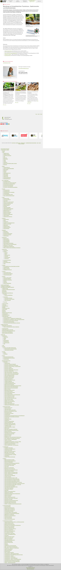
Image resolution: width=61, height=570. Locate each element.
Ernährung (4, 304)
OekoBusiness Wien (6, 62)
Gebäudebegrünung (7, 173)
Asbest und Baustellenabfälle (8, 168)
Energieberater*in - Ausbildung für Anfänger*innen (12, 318)
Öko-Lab (6, 543)
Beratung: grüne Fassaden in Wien (11, 411)
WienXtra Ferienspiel (8, 494)
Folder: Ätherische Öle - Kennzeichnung (12, 373)
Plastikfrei (5, 162)
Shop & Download (18, 1)
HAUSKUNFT (7, 420)
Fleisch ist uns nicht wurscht (8, 201)
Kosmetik (4, 230)
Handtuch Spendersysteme (9, 536)
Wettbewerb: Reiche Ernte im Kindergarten (12, 493)
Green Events (4, 309)
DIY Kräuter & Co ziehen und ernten (9, 182)
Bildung (4, 458)
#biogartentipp (6, 219)
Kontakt (22, 143)
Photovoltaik (5, 175)
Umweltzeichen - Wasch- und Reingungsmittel (13, 559)
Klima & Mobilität (6, 240)
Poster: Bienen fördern (9, 391)
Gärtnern (4, 218)
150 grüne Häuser (8, 408)
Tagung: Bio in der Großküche (10, 475)
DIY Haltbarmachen (6, 181)
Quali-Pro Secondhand (9, 549)
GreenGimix (5, 296)
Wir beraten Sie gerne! (5, 148)
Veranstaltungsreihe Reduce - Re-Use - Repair (13, 441)
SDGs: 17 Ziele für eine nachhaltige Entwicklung (11, 247)
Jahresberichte (6, 341)
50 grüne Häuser (8, 506)
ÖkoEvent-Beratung (8, 431)
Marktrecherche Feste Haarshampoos (11, 386)
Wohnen (3, 276)
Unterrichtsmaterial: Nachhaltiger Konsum (12, 481)
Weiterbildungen (5, 316)
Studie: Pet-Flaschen (8, 516)
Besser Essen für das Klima (9, 526)
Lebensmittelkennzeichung (8, 208)
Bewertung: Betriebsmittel (9, 527)
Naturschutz (4, 249)
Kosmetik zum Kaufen (7, 234)
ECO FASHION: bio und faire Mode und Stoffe (11, 266)
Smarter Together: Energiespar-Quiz (11, 473)
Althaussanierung (6, 167)
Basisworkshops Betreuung (9, 524)
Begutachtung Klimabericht (9, 507)
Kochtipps (5, 206)
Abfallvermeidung (6, 154)
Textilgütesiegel (6, 267)
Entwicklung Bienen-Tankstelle (10, 464)
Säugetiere (5, 261)
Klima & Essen (6, 238)
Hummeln (6, 256)
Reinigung (4, 311)
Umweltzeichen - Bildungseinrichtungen (12, 553)
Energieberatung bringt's (9, 413)
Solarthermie (5, 176)
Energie (3, 188)
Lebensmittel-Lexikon (7, 209)
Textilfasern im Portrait (7, 269)
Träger (4, 339)
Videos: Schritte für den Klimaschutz (9, 244)
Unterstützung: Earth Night (9, 433)
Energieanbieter (6, 193)
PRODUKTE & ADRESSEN (5, 286)
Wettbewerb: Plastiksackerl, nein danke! (12, 404)
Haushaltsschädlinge (7, 278)
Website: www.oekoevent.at (10, 401)
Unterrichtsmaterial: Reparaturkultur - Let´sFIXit (13, 482)
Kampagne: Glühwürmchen (9, 376)
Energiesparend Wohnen (9, 511)
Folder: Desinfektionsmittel (9, 375)
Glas (4, 156)
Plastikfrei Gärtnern (7, 227)
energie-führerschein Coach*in (10, 451)
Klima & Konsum (6, 239)
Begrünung (4, 290)
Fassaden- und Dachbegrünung (8, 222)
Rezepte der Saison (6, 213)
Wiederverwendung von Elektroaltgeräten (12, 561)
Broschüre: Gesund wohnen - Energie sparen (12, 366)
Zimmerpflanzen (6, 228)
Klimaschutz (4, 237)
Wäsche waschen (6, 268)
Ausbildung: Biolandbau (9, 447)
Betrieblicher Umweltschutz (32, 1)
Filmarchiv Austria (8, 54)
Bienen (6, 253)
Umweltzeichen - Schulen (9, 555)
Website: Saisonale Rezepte (9, 403)
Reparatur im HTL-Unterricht (10, 468)
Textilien (3, 265)
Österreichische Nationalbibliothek (11, 53)
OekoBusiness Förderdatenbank (10, 545)
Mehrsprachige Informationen (7, 333)
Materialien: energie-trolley (9, 452)
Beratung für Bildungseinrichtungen (8, 330)
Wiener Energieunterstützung (10, 443)
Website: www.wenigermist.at (10, 491)
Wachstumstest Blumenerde (10, 519)
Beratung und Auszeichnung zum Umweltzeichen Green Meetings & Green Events (20, 92)
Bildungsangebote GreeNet (9, 459)
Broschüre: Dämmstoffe (9, 368)
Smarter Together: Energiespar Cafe (11, 472)
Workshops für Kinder (8, 499)
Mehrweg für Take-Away (9, 537)
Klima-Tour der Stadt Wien (9, 467)
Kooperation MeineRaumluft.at (10, 424)
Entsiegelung (5, 221)
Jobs (4, 343)
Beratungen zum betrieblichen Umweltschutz (13, 525)
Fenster (4, 171)
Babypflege (5, 231)
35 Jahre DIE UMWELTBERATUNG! (9, 347)
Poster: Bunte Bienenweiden (10, 392)
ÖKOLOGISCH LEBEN (5, 149)
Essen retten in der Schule (9, 465)
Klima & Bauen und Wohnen (8, 243)
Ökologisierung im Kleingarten (10, 432)
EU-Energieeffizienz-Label (8, 194)
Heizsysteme (5, 174)
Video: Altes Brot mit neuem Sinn (10, 398)
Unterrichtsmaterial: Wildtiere (10, 485)
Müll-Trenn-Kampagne (8, 538)
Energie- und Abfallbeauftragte (10, 534)
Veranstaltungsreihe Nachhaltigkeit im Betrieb (11, 322)
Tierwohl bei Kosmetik (7, 274)
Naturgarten (5, 225)
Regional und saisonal (7, 212)
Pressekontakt (6, 359)
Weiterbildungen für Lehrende (7, 329)
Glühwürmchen (7, 255)
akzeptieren (30, 566)
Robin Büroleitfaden (8, 550)
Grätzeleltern (7, 455)
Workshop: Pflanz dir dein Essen (10, 502)
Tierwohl (3, 271)
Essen (3, 197)
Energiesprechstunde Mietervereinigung (12, 416)
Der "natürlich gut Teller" (9, 532)
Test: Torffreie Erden (8, 517)
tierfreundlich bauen (7, 262)
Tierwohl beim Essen (7, 272)
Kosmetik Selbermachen (7, 233)
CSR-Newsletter (5, 303)
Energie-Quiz (7, 417)
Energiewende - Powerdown (10, 533)
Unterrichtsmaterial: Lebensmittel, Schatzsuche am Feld (14, 483)
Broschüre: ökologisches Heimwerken (11, 365)
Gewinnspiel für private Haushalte (11, 348)
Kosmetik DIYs (6, 232)
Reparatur (5, 164)
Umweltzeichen (7, 4)
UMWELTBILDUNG (4, 324)
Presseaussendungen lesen (8, 356)
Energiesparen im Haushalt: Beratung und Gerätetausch (14, 415)
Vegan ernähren (6, 215)
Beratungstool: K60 (8, 412)
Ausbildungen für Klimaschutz (8, 246)
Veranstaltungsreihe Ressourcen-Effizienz (12, 560)
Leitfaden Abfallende (8, 381)
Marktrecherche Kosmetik (9, 384)
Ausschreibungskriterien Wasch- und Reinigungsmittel (14, 521)
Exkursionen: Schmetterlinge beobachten (12, 463)
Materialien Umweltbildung (7, 325)
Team (3, 345)
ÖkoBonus (6, 544)
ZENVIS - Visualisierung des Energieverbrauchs (13, 503)
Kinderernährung (6, 205)
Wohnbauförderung (6, 178)
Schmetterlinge (7, 257)
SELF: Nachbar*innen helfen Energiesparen (12, 438)
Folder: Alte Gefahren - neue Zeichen (11, 372)
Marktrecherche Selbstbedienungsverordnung (13, 385)
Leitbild (4, 338)
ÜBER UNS (3, 334)
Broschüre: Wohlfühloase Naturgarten (11, 369)
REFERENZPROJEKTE (6, 360)
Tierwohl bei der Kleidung (8, 273)
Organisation (4, 335)
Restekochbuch (7, 551)
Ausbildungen (5, 446)
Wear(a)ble (6, 490)
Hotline (4, 352)
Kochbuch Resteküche (9, 378)
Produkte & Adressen (25, 1)
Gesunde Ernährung (7, 204)
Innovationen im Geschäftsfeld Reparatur (12, 513)
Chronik (3, 346)
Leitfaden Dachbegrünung (9, 382)
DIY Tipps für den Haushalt (8, 186)
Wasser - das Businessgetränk (10, 562)
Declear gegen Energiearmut (10, 508)
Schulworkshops (5, 328)
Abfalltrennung (6, 153)
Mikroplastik (5, 158)
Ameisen (6, 252)
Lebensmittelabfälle (6, 207)
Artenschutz (5, 250)
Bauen (3, 166)
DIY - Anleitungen (5, 180)
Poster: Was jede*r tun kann (9, 395)
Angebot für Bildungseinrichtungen (8, 289)
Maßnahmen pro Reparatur (9, 514)
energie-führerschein (8, 450)
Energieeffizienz (5, 305)
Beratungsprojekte (6, 406)
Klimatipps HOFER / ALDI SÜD (10, 423)
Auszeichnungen (6, 342)
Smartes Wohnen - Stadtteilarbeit (11, 439)
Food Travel (7, 466)
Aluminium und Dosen (7, 155)
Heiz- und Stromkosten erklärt (8, 195)
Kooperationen (6, 340)
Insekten (5, 251)
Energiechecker (7, 414)
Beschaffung (4, 291)
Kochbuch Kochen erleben (9, 377)
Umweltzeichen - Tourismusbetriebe (11, 558)
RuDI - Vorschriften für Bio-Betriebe (11, 546)
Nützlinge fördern (6, 226)
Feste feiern (5, 200)
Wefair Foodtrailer (8, 495)
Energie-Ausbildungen (7, 317)
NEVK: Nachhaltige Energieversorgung (11, 430)
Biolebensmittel (6, 198)
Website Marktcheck (8, 402)
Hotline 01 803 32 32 (8, 407)
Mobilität (3, 307)
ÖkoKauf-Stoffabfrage (8, 295)
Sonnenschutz (6, 235)
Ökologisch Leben (10, 1)
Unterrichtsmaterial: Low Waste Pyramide (12, 480)
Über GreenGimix (8, 300)
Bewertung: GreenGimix (9, 529)
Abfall (3, 152)
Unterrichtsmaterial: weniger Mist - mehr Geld (13, 484)
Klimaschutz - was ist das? (8, 245)
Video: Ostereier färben (9, 399)
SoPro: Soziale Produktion (9, 552)
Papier (4, 160)
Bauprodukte (5, 169)
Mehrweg (5, 157)
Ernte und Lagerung (7, 199)
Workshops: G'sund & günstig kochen (11, 500)
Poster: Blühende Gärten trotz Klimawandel (12, 394)
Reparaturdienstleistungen (7, 312)
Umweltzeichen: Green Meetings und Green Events (14, 554)
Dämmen (5, 170)
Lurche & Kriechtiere (7, 260)
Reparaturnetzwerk (8, 434)
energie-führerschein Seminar (8, 321)
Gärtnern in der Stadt (7, 223)
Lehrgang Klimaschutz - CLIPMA (10, 454)
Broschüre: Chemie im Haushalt (10, 364)
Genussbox (7, 535)
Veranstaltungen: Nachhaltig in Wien (11, 486)
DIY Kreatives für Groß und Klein (9, 183)
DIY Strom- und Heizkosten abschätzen (10, 187)
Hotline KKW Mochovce (9, 422)
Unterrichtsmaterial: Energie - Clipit (11, 477)
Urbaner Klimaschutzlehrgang (10, 456)
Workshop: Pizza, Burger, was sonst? (11, 498)
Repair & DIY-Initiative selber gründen (10, 163)
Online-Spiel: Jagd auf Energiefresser (11, 469)
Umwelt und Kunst (8, 476)
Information (5, 361)
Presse (19, 143)
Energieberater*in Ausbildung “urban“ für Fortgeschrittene (13, 319)
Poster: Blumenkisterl (8, 393)
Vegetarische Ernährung (7, 216)
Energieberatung (6, 191)
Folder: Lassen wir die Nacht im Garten (11, 374)
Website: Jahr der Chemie (9, 400)
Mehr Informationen (30, 568)
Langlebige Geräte (8, 425)
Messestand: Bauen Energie (10, 390)
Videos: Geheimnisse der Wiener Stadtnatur (11, 326)
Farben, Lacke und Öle (7, 277)
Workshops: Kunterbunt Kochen (10, 501)
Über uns (39, 1)
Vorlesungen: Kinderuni (9, 489)
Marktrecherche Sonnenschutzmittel (11, 387)
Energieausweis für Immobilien (8, 192)
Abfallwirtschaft (5, 288)
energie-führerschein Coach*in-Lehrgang (10, 320)
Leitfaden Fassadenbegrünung (10, 383)
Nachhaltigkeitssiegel (8, 541)
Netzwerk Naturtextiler (9, 542)
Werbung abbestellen (7, 283)
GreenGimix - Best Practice (9, 299)
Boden (4, 220)
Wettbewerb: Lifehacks (9, 492)
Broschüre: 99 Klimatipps (9, 370)
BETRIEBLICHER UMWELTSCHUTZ (7, 287)
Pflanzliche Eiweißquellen (7, 214)
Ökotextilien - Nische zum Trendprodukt (12, 547)
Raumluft (4, 310)
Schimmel (5, 282)
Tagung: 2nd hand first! (9, 474)
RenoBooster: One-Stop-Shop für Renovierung (13, 437)
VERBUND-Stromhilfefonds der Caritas (11, 442)
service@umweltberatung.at (24, 68)
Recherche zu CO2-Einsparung (10, 515)
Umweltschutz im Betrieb (7, 520)
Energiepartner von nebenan (10, 453)
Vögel (4, 263)
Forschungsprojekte (7, 505)
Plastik (4, 161)
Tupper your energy (8, 440)
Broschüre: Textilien (8, 367)
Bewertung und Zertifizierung (7, 292)
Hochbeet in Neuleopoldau (9, 421)
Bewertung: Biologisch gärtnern (10, 528)
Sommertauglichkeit (7, 177)
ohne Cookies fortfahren (30, 567)
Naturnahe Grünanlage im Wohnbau (11, 429)
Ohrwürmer (7, 258)
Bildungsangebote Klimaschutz (10, 460)
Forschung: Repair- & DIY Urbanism (11, 512)
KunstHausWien (8, 55)
